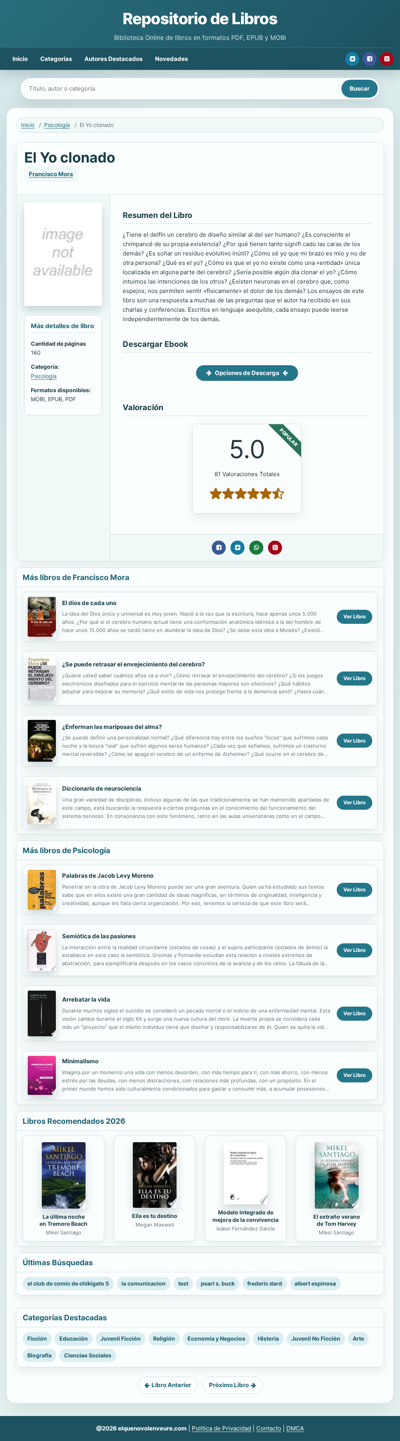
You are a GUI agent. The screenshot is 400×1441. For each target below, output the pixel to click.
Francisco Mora (51, 174)
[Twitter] (352, 59)
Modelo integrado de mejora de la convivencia (245, 1216)
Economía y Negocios (216, 1338)
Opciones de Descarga (247, 373)
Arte (358, 1338)
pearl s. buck (218, 1283)
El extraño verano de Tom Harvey (336, 1220)
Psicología (57, 124)
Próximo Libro (229, 1385)
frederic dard (264, 1283)
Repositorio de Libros (200, 18)
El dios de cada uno (89, 603)
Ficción (37, 1338)
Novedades (171, 58)
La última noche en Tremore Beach (63, 1220)
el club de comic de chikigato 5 (68, 1283)
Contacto (268, 1428)
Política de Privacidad (221, 1428)
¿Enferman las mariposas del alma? (112, 726)
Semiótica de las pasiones (99, 936)
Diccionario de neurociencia (101, 788)
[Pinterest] (387, 59)
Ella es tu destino (154, 1215)
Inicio (20, 58)
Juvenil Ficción (120, 1338)
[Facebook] (369, 59)
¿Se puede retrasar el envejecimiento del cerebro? (133, 664)
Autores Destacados (113, 58)
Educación (73, 1338)
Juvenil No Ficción (315, 1338)
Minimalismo (80, 1061)
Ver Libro (354, 616)
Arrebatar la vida (86, 999)
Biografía (39, 1355)
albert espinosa (315, 1283)
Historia (268, 1338)
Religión (164, 1338)
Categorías (56, 58)
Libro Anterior (171, 1385)
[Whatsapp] (256, 548)
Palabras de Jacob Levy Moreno (108, 875)
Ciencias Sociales (87, 1355)
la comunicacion (143, 1283)
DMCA (295, 1428)
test (183, 1283)
